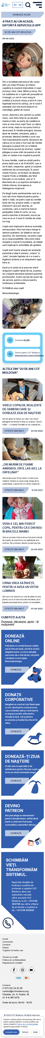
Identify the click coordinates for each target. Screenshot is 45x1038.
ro (15, 5)
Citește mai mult (14, 431)
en (20, 5)
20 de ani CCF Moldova (18, 32)
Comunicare (7, 942)
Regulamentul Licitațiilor (12, 963)
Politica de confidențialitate (14, 960)
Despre (5, 947)
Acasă (5, 939)
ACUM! (26, 340)
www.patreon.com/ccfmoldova (29, 355)
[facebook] (14, 970)
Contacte (6, 944)
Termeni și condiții (10, 957)
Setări (35, 1032)
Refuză (25, 1032)
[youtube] (31, 970)
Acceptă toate (11, 1032)
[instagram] (22, 970)
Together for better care (12, 950)
